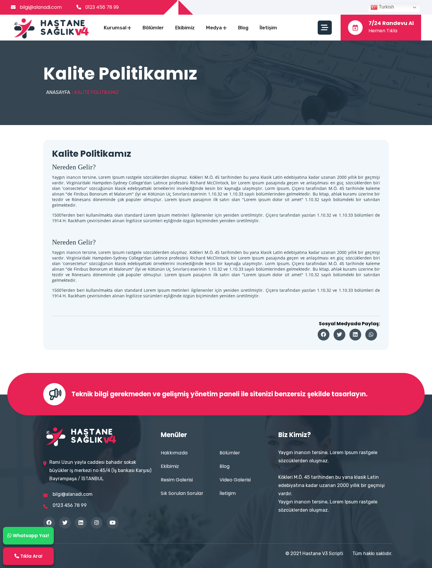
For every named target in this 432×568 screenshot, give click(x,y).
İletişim (268, 28)
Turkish (386, 6)
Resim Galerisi (177, 479)
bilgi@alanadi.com (40, 7)
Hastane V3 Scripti (322, 553)
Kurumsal (115, 28)
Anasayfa (58, 92)
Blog (243, 28)
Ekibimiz (185, 28)
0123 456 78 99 (102, 7)
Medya (214, 28)
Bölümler (153, 28)
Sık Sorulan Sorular (182, 493)
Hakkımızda (174, 452)
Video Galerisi (235, 479)
